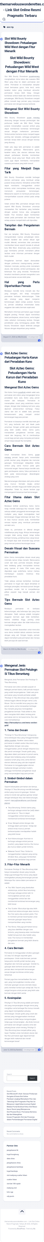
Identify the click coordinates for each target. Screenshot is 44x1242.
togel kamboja (12, 1171)
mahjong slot (12, 1188)
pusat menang (33, 118)
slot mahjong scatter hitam (17, 1175)
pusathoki (22, 392)
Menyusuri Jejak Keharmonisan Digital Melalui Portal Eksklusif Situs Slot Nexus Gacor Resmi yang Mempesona (22, 1106)
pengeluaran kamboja (15, 1167)
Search (9, 1074)
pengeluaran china (14, 1163)
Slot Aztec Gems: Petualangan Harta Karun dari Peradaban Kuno (21, 357)
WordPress (21, 1229)
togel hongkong (13, 1154)
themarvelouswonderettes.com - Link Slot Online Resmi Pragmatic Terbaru (22, 10)
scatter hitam (12, 1179)
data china (11, 1158)
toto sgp (10, 1192)
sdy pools (10, 1196)
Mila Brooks (22, 337)
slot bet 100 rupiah (14, 1184)
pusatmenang (34, 76)
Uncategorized (33, 337)
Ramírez (19, 1050)
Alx (34, 1229)
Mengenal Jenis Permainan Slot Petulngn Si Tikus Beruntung (21, 670)
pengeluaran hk (12, 1150)
